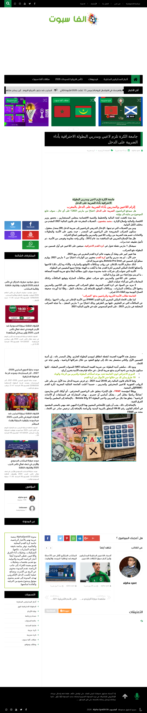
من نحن (117, 3)
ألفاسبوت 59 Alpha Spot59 (105, 709)
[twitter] (21, 709)
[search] (7, 3)
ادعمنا (82, 3)
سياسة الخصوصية (133, 3)
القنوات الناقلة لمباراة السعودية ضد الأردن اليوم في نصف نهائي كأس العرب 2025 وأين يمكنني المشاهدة (22, 329)
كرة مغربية (31, 635)
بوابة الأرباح (31, 611)
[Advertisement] (73, 50)
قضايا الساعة (31, 625)
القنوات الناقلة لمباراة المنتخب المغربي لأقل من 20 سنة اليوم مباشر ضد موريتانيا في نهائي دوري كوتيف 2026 (120, 125)
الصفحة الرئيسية (104, 150)
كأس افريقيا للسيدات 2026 (69, 79)
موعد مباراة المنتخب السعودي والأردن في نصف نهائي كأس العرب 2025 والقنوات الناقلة (23, 464)
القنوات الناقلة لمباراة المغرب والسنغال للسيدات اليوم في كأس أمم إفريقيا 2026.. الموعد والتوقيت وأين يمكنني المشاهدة (26, 125)
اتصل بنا (105, 3)
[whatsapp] (6, 709)
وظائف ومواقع (30, 644)
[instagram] (11, 709)
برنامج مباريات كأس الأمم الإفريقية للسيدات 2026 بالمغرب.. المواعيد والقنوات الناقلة (73, 123)
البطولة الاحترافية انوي (27, 606)
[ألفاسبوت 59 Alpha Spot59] (73, 19)
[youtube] (16, 709)
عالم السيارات (30, 620)
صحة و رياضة (30, 616)
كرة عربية (32, 630)
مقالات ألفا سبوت (41, 79)
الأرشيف (94, 3)
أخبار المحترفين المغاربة (116, 79)
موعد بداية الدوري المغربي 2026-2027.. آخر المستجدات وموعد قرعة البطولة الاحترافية (22, 373)
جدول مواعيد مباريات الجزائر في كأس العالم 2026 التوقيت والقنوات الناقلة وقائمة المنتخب (22, 285)
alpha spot (105, 586)
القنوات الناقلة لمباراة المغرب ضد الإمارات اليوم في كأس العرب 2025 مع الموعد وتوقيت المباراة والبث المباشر (23, 418)
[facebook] (26, 709)
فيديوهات (93, 79)
